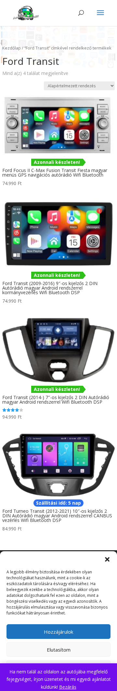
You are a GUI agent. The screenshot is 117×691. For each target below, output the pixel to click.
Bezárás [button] (67, 687)
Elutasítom (59, 649)
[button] (107, 559)
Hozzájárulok (58, 631)
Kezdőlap (11, 48)
